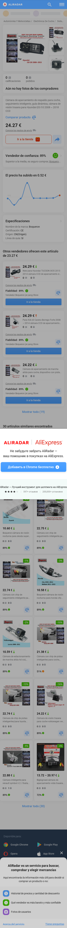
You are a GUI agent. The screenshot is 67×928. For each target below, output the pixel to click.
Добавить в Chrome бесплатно (31, 467)
